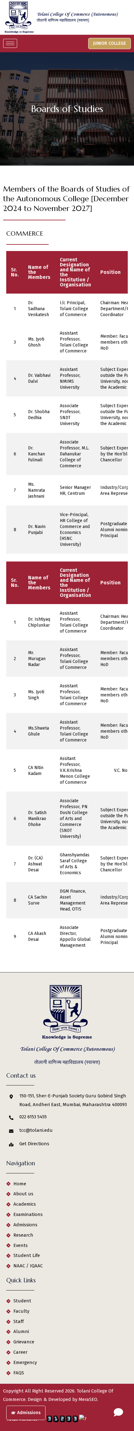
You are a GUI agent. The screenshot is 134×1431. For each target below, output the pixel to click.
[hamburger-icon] (10, 43)
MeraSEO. (88, 1399)
